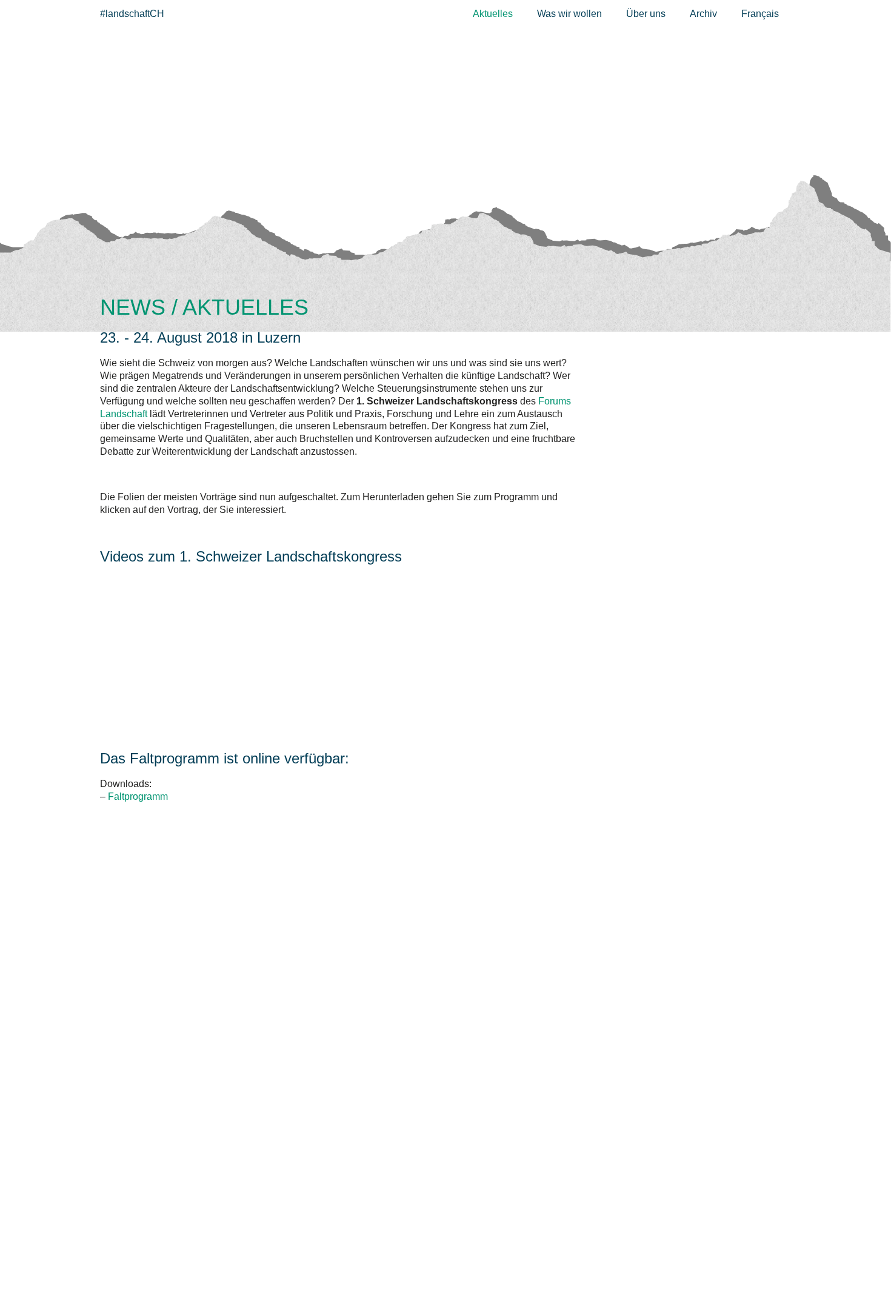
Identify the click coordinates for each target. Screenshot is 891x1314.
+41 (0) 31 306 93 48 (162, 1259)
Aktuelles (493, 13)
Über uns (646, 13)
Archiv (703, 13)
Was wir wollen (569, 13)
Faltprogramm (138, 796)
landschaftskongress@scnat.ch (200, 1272)
